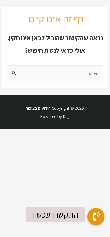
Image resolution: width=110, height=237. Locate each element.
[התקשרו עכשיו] (96, 216)
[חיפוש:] (55, 73)
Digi (66, 116)
